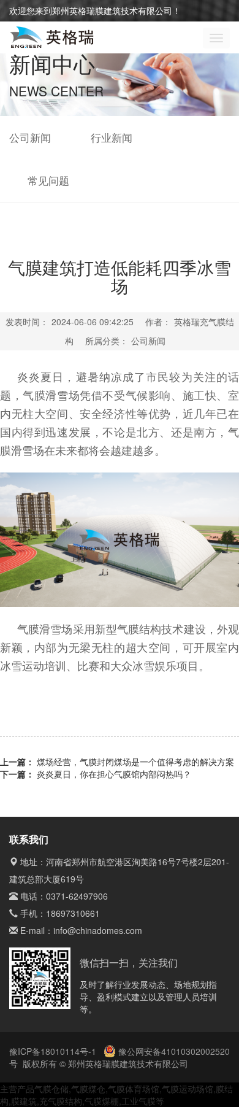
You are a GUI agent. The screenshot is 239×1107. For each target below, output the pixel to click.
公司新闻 (30, 137)
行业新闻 (111, 137)
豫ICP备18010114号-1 (54, 1051)
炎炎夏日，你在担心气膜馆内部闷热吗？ (114, 774)
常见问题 (48, 180)
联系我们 (28, 839)
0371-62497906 (77, 896)
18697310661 (73, 913)
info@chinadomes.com (97, 930)
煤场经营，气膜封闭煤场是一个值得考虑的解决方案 (135, 761)
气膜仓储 (51, 1088)
